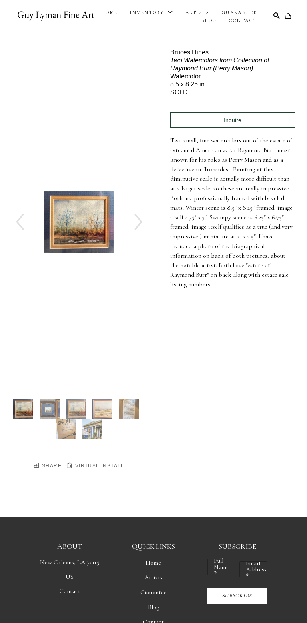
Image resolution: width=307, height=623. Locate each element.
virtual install (98, 466)
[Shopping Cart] (288, 16)
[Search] (276, 15)
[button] (151, 12)
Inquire (232, 120)
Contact (69, 591)
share (51, 466)
